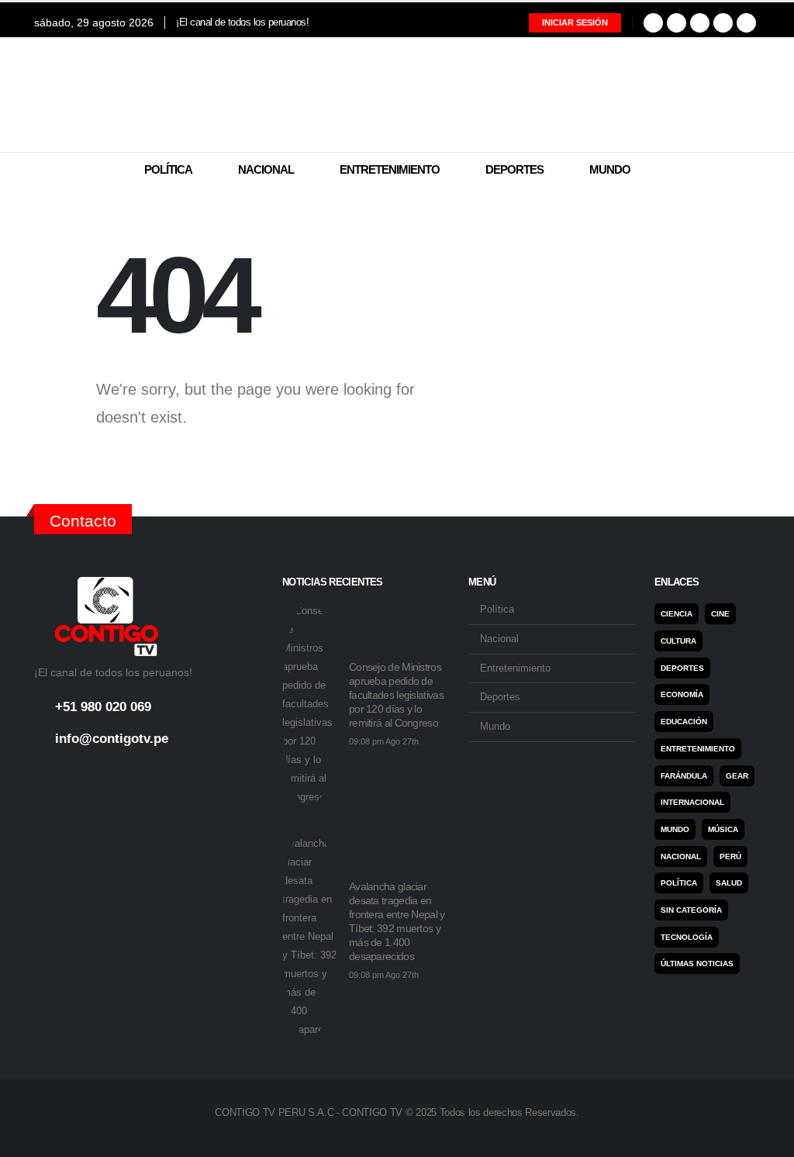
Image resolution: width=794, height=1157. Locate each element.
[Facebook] (653, 23)
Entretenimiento (390, 169)
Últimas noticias (697, 963)
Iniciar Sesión (575, 22)
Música (723, 829)
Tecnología (687, 937)
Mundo (609, 169)
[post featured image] (309, 704)
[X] (676, 23)
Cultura (678, 641)
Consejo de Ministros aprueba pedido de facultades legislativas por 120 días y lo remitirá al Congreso (396, 695)
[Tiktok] (746, 23)
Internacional (692, 802)
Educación (684, 721)
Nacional (266, 169)
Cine (720, 614)
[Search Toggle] (750, 170)
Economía (682, 694)
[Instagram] (699, 23)
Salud (729, 883)
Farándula (684, 776)
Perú (730, 856)
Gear (737, 776)
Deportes (514, 169)
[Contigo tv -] (397, 95)
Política (168, 169)
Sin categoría (691, 910)
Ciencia (676, 614)
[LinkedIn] (723, 23)
